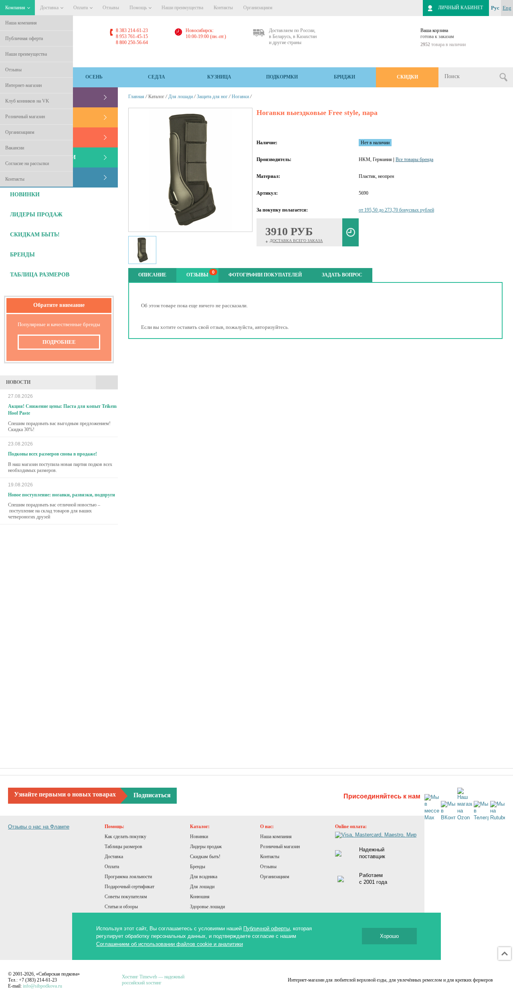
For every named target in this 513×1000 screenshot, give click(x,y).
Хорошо (389, 936)
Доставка (50, 7)
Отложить (350, 232)
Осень (94, 77)
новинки (25, 195)
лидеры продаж (36, 215)
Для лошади (180, 96)
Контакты (14, 179)
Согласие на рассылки (27, 163)
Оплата (81, 7)
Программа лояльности (128, 876)
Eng (507, 8)
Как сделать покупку (125, 836)
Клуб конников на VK (27, 101)
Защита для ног (212, 96)
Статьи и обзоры (121, 906)
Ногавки (240, 96)
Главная (136, 96)
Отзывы (13, 70)
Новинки (199, 836)
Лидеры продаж (206, 846)
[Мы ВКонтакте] (448, 811)
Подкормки (282, 77)
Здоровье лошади (207, 906)
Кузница (219, 77)
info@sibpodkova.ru (42, 986)
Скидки (407, 77)
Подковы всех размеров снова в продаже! (52, 454)
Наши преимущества (26, 54)
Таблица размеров (39, 275)
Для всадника (203, 876)
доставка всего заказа (296, 240)
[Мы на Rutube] (497, 811)
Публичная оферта (24, 38)
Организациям (19, 132)
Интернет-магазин (23, 85)
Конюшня (200, 896)
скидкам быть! (35, 235)
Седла (156, 77)
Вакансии (14, 148)
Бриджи (344, 77)
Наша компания (21, 23)
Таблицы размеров (123, 846)
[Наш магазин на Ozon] (464, 804)
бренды (22, 255)
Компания (15, 7)
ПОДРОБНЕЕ (59, 342)
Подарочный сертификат (129, 886)
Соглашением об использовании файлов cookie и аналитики (169, 944)
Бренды (197, 866)
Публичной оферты (266, 928)
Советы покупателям (126, 896)
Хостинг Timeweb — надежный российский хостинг (153, 980)
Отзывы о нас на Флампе (38, 827)
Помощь (138, 7)
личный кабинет (460, 7)
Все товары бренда (414, 159)
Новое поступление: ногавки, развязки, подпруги (61, 495)
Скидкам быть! (205, 856)
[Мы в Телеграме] (481, 811)
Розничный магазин (25, 116)
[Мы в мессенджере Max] (431, 807)
